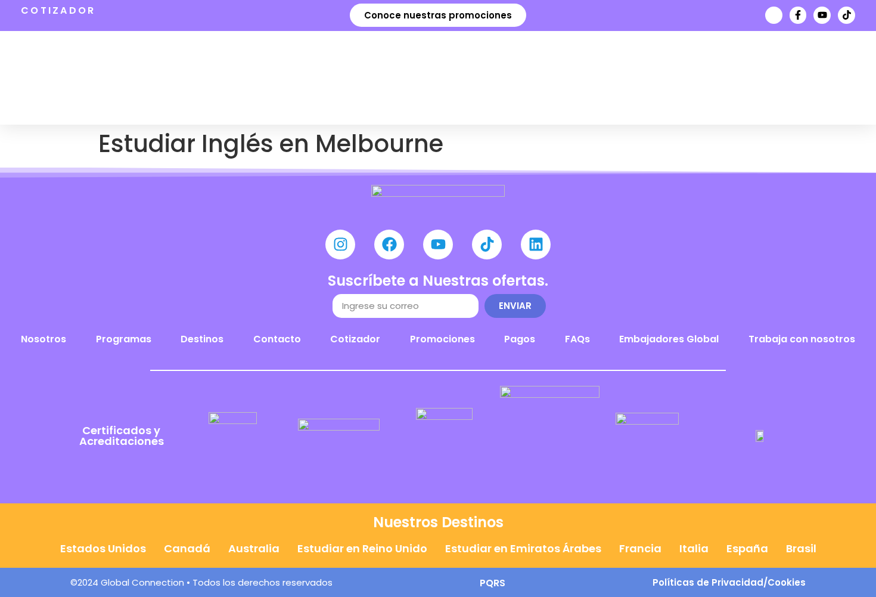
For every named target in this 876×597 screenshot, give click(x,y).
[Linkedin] (536, 244)
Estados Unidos (103, 548)
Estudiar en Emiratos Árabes (523, 548)
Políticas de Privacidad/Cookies (729, 582)
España (747, 548)
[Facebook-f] (798, 15)
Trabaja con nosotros (801, 339)
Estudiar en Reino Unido (362, 548)
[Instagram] (340, 244)
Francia (640, 548)
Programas (123, 339)
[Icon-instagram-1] (773, 15)
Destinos (202, 339)
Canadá (187, 548)
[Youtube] (822, 15)
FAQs (577, 339)
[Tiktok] (846, 15)
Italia (694, 548)
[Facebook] (389, 244)
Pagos (519, 339)
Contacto (277, 339)
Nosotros (43, 339)
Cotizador (355, 339)
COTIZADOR (58, 10)
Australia (253, 548)
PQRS (492, 583)
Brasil (801, 548)
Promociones (442, 339)
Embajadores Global (669, 339)
